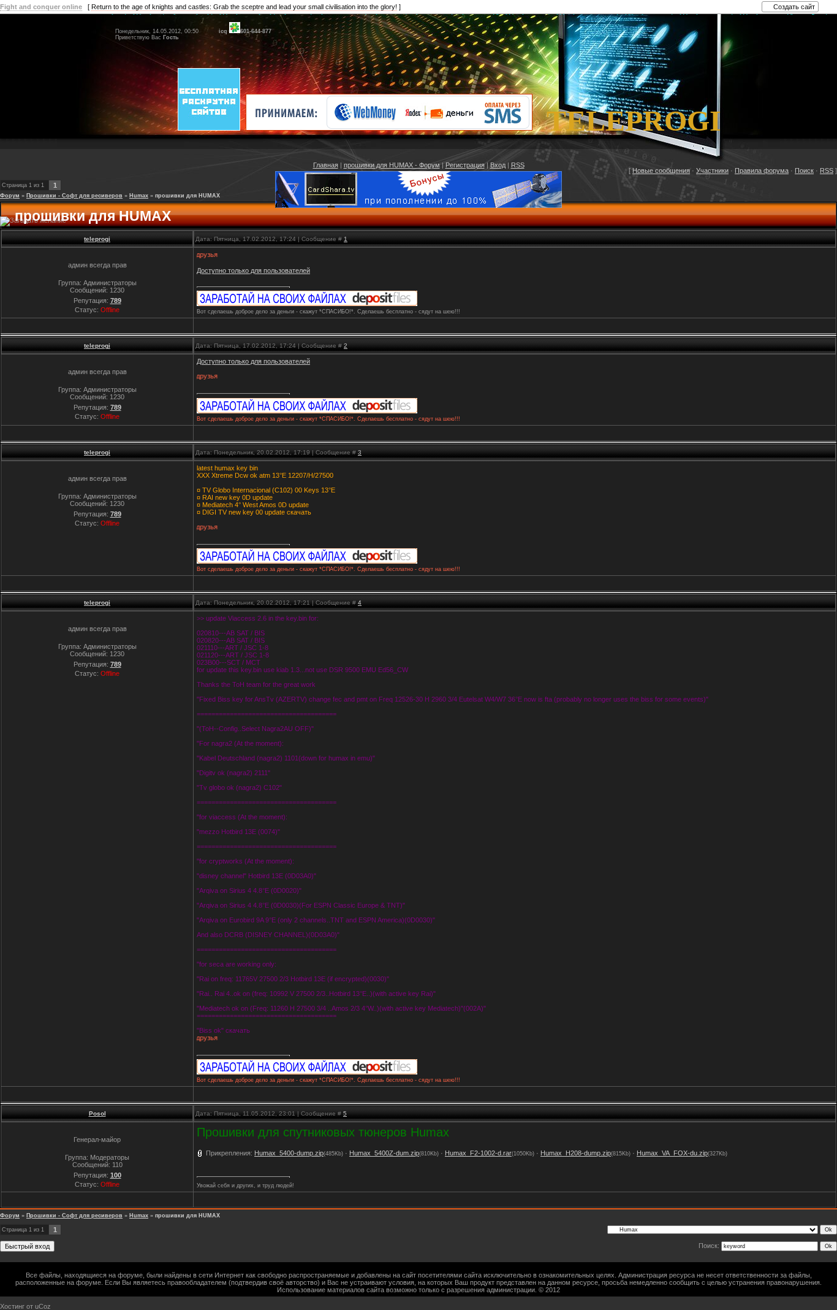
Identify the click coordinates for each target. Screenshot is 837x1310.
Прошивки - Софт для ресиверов (74, 196)
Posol (97, 1113)
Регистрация (465, 165)
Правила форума (762, 170)
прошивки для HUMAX (187, 196)
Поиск (804, 170)
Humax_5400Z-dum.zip (384, 1153)
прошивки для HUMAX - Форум (392, 165)
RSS (518, 165)
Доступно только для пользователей (253, 270)
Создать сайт (794, 6)
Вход (498, 165)
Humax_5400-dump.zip (289, 1153)
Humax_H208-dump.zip (575, 1153)
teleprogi (97, 239)
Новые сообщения (661, 170)
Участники (712, 170)
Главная (325, 165)
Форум (10, 196)
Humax (138, 196)
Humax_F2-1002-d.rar (478, 1153)
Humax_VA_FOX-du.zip (672, 1153)
